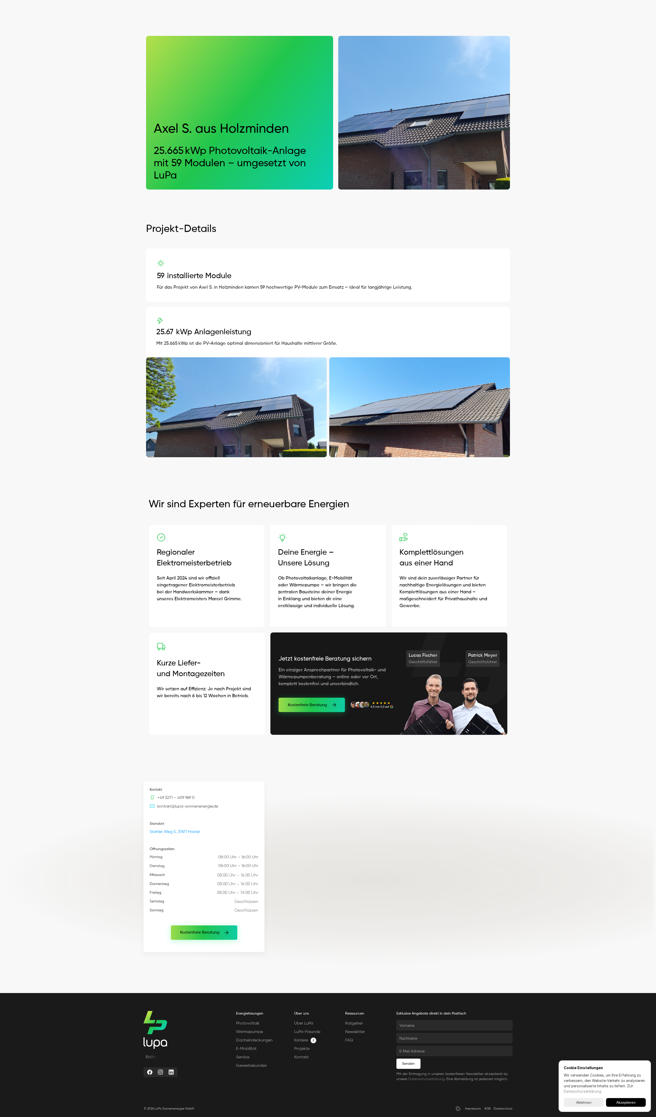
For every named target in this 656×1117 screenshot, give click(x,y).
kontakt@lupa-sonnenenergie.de (187, 807)
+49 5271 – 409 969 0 (175, 798)
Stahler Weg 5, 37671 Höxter (175, 832)
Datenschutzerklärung (426, 1079)
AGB (487, 1108)
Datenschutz (503, 1108)
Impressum (473, 1108)
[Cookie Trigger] (458, 1108)
